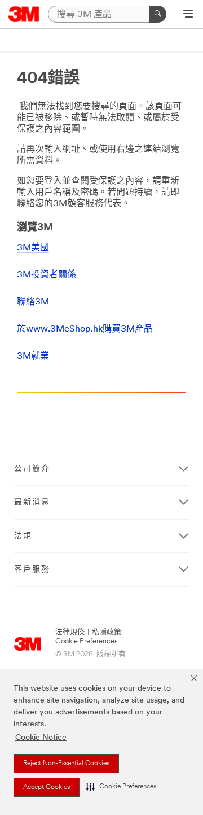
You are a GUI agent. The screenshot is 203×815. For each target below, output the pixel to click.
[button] (121, 787)
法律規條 (70, 632)
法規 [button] (23, 536)
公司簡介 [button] (32, 469)
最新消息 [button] (32, 502)
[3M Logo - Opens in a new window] (23, 14)
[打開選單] (188, 14)
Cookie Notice (41, 738)
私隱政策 (106, 632)
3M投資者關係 (46, 275)
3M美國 (33, 247)
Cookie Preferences (86, 641)
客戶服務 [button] (32, 569)
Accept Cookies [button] (46, 787)
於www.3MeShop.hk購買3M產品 (85, 329)
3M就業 (33, 356)
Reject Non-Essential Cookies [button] (66, 763)
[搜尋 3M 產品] (157, 14)
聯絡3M (33, 302)
